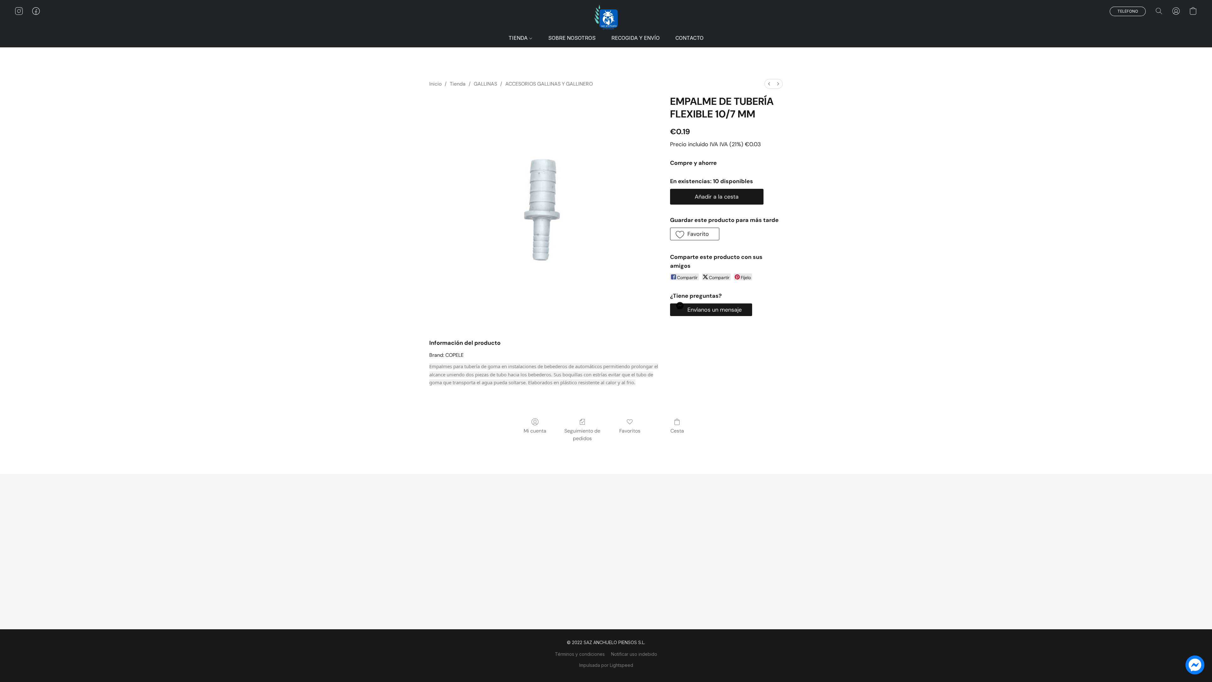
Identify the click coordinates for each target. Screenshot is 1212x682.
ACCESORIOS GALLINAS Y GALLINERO (549, 84)
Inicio (435, 84)
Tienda (458, 84)
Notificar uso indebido (634, 654)
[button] (605, 17)
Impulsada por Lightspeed (606, 665)
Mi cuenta (535, 431)
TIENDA (518, 38)
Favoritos (629, 431)
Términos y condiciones (580, 654)
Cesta (677, 431)
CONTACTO (689, 38)
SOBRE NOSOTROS (572, 38)
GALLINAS (485, 84)
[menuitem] (769, 83)
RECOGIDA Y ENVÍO (635, 38)
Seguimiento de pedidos (582, 435)
